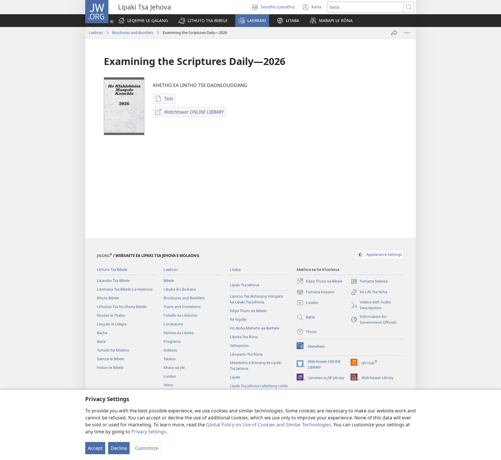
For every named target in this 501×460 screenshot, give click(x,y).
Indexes (170, 350)
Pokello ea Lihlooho (180, 315)
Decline (119, 448)
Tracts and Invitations (182, 306)
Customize (146, 448)
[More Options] (407, 33)
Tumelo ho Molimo (113, 350)
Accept (95, 448)
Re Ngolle (238, 319)
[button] (202, 20)
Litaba (235, 269)
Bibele (169, 280)
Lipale (235, 377)
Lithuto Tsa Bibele (112, 269)
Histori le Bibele (110, 367)
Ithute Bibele (108, 297)
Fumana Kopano (316, 292)
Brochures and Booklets (132, 32)
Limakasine (173, 324)
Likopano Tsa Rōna (246, 354)
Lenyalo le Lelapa (111, 324)
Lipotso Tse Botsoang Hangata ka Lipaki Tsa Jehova (256, 299)
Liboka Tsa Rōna (244, 336)
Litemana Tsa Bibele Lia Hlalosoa (125, 289)
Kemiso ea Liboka (179, 332)
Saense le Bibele (110, 358)
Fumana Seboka (369, 281)
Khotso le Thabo (111, 315)
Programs (172, 341)
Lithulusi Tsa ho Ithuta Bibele (121, 306)
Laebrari (96, 32)
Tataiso (170, 358)
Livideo (170, 376)
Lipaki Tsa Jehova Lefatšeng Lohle (259, 385)
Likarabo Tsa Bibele (113, 280)
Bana (101, 341)
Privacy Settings (148, 431)
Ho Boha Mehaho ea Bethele (254, 328)
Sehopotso (239, 345)
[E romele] (394, 33)
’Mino (168, 384)
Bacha (102, 332)
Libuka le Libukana (180, 289)
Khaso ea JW (174, 367)
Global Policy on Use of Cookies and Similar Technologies (268, 424)
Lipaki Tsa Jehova (244, 284)
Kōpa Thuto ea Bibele (248, 310)
